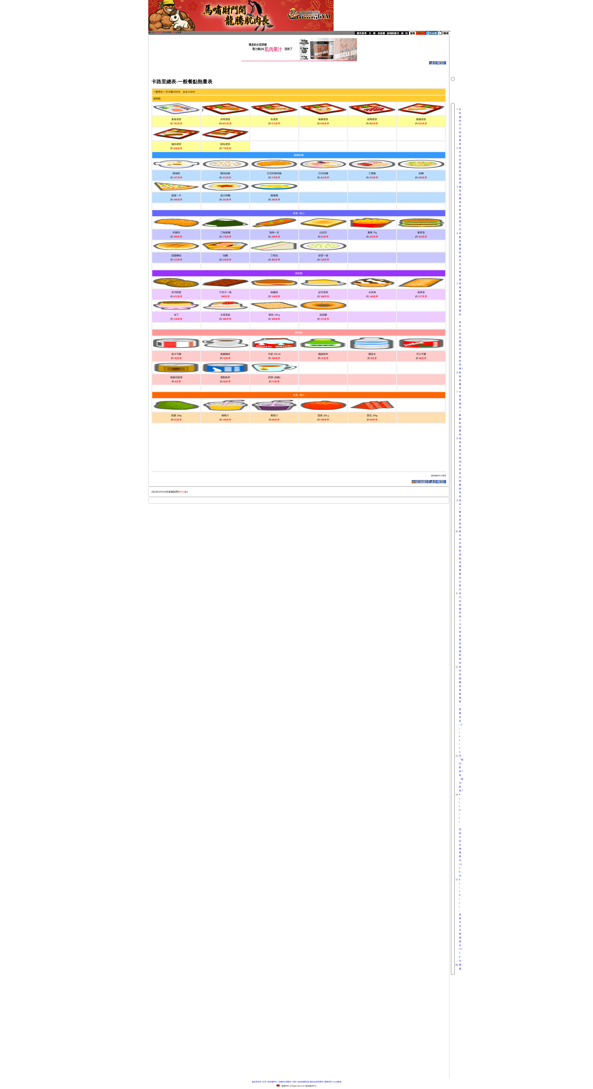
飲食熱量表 (460, 380)
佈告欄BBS (272, 1082)
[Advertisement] (290, 68)
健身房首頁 (256, 1082)
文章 (264, 1082)
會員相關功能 (303, 1082)
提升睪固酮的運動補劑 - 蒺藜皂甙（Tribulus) (461, 709)
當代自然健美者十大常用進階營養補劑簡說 (460, 628)
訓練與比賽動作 (285, 1082)
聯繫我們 (328, 1082)
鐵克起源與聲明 (316, 1082)
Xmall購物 (337, 1082)
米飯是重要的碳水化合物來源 (460, 256)
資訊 (295, 1082)
